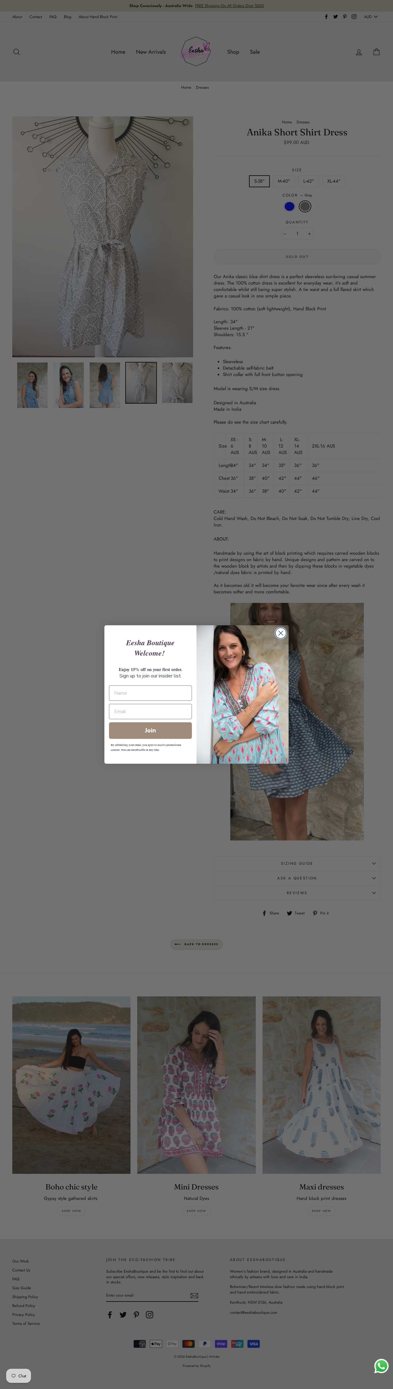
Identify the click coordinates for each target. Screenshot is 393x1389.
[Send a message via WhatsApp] (381, 1366)
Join (150, 730)
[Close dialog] (280, 633)
